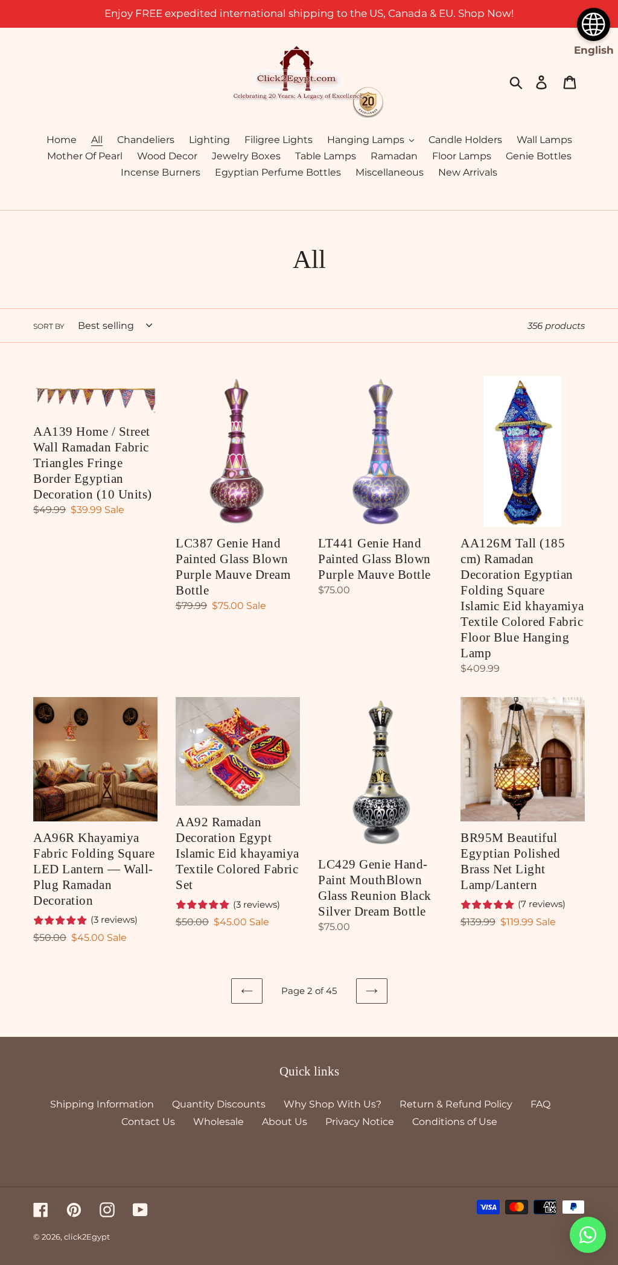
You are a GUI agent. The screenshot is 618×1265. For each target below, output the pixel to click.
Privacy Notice (359, 1121)
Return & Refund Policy (456, 1104)
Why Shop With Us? (332, 1104)
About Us (284, 1121)
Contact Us (148, 1121)
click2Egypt (87, 1236)
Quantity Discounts (219, 1104)
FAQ (540, 1104)
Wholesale (218, 1121)
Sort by (49, 326)
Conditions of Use (454, 1121)
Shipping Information (102, 1104)
